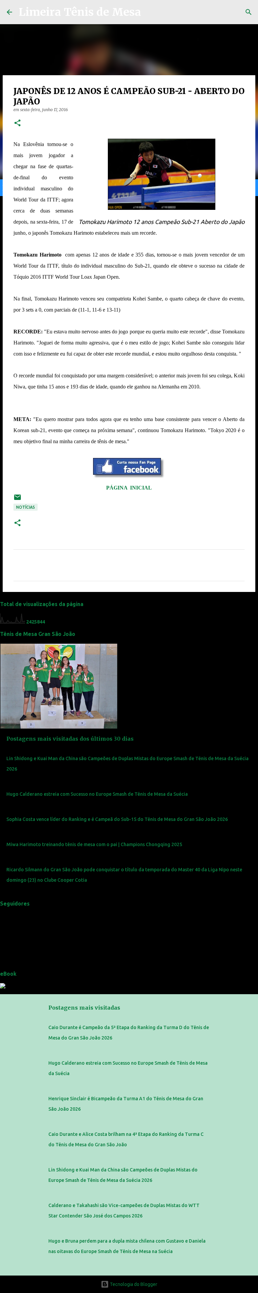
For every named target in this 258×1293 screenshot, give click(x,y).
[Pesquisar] (249, 12)
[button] (17, 123)
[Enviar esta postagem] (17, 500)
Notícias (25, 507)
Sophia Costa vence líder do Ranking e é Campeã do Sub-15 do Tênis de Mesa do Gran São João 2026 (117, 819)
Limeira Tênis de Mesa (80, 12)
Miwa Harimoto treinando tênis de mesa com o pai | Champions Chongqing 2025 (94, 844)
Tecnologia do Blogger (133, 1284)
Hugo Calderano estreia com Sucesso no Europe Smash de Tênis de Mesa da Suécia (97, 794)
